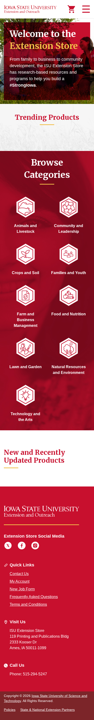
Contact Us (19, 574)
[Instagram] (35, 546)
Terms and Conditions (28, 604)
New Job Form (22, 589)
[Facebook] (22, 546)
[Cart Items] (71, 9)
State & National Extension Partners (47, 710)
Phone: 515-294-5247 (28, 674)
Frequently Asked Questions (34, 597)
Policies (9, 710)
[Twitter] (8, 546)
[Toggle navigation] (85, 9)
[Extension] (30, 9)
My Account (19, 581)
